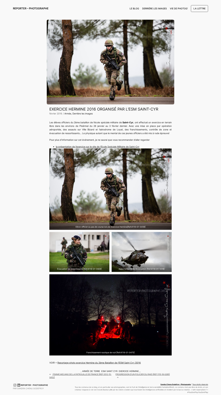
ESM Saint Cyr (109, 371)
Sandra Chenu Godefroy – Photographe (175, 384)
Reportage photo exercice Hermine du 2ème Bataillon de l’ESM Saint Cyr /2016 (99, 362)
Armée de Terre (91, 371)
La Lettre (199, 8)
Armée (67, 113)
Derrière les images (82, 113)
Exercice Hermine (129, 371)
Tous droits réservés (200, 384)
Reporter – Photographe (31, 8)
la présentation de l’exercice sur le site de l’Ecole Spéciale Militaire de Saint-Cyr (97, 146)
